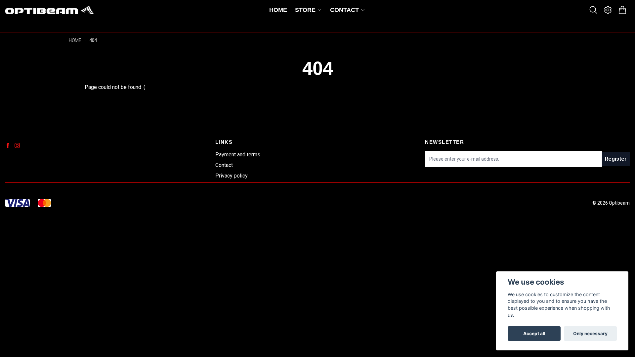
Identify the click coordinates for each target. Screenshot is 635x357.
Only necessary (590, 333)
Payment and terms (237, 154)
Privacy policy (231, 176)
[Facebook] (8, 145)
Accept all (534, 333)
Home (75, 40)
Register (616, 159)
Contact (224, 165)
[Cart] (622, 10)
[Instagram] (17, 145)
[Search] (593, 10)
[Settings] (608, 10)
